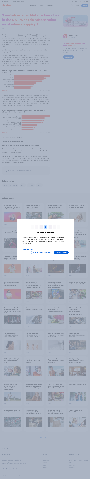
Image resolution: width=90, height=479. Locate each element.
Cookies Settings (27, 249)
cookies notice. (27, 243)
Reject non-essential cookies (42, 252)
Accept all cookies (61, 252)
